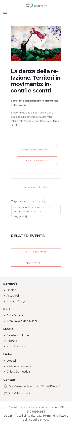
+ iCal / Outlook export (37, 160)
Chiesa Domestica (18, 371)
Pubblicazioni (16, 346)
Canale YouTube (18, 335)
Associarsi (13, 295)
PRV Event (39, 252)
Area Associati (15, 315)
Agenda (12, 340)
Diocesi (11, 360)
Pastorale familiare (19, 366)
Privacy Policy (16, 301)
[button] (5, 12)
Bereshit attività (31, 202)
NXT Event (33, 262)
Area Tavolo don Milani (22, 321)
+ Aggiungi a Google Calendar (36, 149)
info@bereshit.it (19, 393)
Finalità (11, 290)
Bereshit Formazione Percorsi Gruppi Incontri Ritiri (32, 209)
